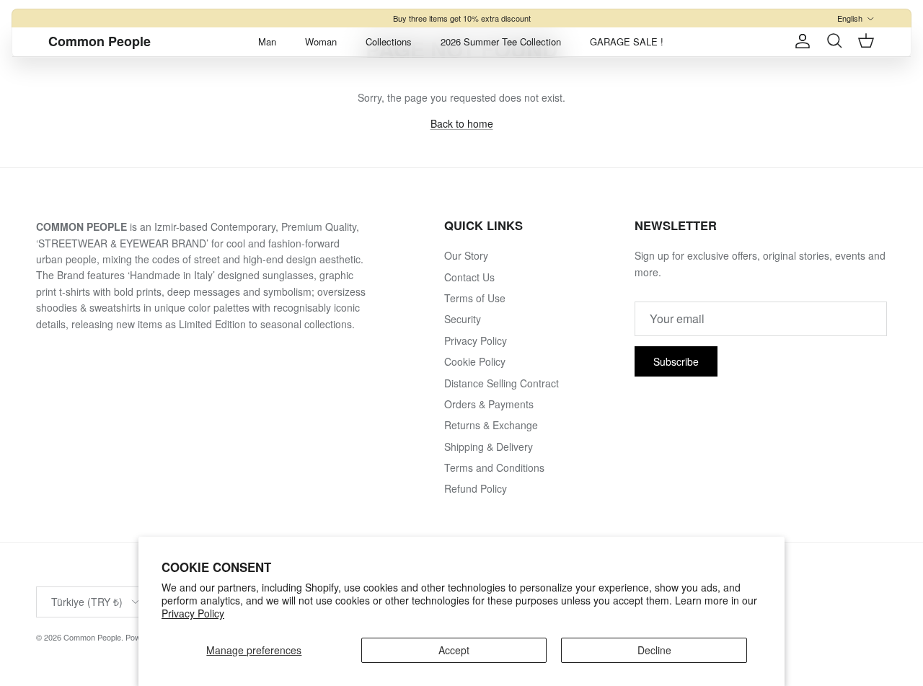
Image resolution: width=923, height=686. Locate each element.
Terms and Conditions (494, 467)
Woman (321, 41)
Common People (92, 637)
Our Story (466, 255)
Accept (453, 650)
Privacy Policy (193, 613)
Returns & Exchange (491, 425)
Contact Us (469, 277)
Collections (389, 41)
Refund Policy (475, 488)
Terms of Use (474, 298)
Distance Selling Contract (501, 383)
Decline (654, 650)
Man (267, 41)
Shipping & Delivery (488, 446)
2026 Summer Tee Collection (501, 41)
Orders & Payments (489, 404)
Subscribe (676, 361)
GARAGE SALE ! (626, 41)
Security (462, 319)
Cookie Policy (474, 361)
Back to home (461, 123)
